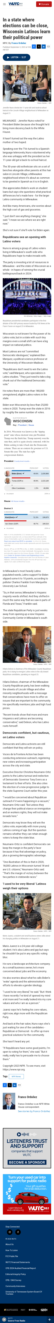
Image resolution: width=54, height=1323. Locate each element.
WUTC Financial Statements (18, 1262)
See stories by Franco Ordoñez (34, 1111)
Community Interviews (15, 1286)
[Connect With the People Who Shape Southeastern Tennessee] (27, 1148)
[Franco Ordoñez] (9, 1101)
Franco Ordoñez (18, 43)
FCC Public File (12, 1256)
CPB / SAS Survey (13, 1280)
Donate (45, 4)
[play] (4, 1319)
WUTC (14, 1239)
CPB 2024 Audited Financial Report (21, 1268)
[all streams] (50, 1319)
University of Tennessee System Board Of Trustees (24, 1293)
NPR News (16, 1076)
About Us (10, 1244)
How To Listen (12, 1250)
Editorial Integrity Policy (16, 1274)
